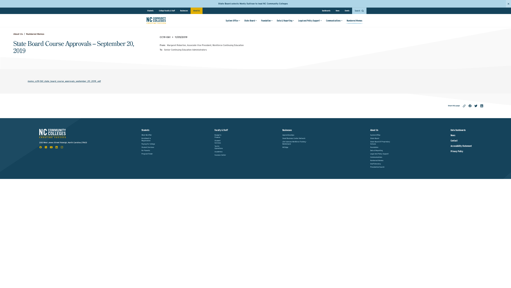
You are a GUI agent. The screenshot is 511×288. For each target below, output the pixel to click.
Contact (454, 140)
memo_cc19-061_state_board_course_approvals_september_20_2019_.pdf (64, 81)
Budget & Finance (218, 136)
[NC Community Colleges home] (156, 20)
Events (347, 11)
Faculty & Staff (221, 130)
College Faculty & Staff (167, 11)
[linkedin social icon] (56, 147)
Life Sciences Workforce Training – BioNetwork (294, 143)
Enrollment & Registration (146, 139)
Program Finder (147, 154)
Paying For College (148, 144)
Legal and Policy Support (309, 20)
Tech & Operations (219, 147)
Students (150, 11)
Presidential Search (377, 167)
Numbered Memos (354, 20)
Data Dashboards (458, 130)
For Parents (145, 150)
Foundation (266, 20)
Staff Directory (375, 164)
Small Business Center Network (293, 138)
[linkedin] (481, 105)
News (337, 11)
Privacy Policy (457, 151)
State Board (249, 20)
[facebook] (470, 105)
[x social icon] (46, 147)
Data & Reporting (284, 20)
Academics (218, 152)
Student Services (147, 147)
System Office (232, 20)
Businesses (184, 11)
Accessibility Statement (461, 146)
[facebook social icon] (40, 147)
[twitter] (475, 105)
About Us (196, 11)
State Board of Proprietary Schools (380, 143)
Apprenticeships (288, 135)
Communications (333, 20)
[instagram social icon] (62, 147)
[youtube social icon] (51, 147)
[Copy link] (464, 105)
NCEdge (285, 147)
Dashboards (326, 11)
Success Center (220, 155)
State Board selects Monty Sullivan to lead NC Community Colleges (253, 3)
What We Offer (146, 135)
